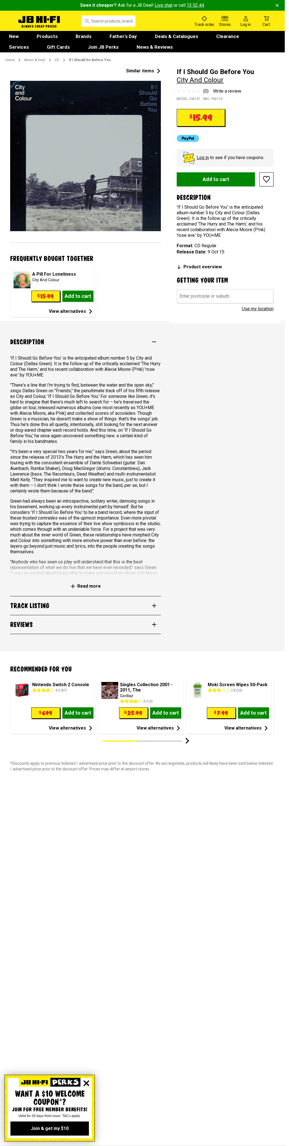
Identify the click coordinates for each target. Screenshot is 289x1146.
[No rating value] (190, 91)
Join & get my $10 (50, 1128)
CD (57, 60)
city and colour (200, 80)
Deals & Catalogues (176, 36)
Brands (83, 36)
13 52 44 (195, 5)
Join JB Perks (103, 47)
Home (10, 60)
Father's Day (123, 36)
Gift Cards (58, 47)
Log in (203, 157)
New (14, 36)
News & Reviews (155, 47)
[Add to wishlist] (266, 179)
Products (47, 36)
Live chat (163, 5)
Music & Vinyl (34, 60)
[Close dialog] (86, 1083)
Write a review (227, 91)
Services (19, 47)
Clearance (227, 36)
